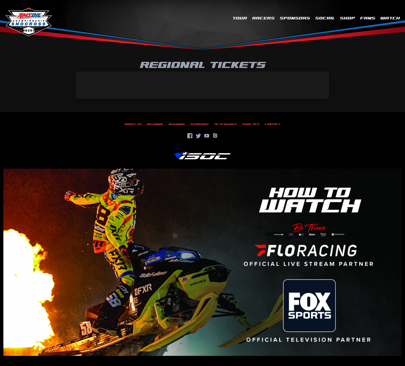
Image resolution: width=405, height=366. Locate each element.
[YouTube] (206, 135)
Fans (367, 18)
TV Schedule (225, 124)
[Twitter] (198, 135)
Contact (273, 124)
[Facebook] (189, 135)
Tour (239, 18)
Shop (347, 18)
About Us (133, 124)
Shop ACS (251, 124)
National (155, 124)
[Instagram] (215, 135)
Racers (263, 18)
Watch (390, 18)
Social (325, 18)
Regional (177, 124)
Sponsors (295, 18)
